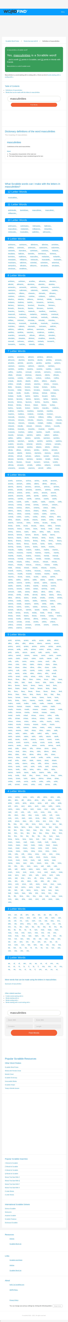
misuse (44, 568)
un (46, 969)
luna (24, 839)
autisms (57, 363)
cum (33, 921)
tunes (18, 778)
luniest (27, 408)
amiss (50, 646)
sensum (11, 592)
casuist (57, 369)
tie (26, 948)
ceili (56, 658)
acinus (28, 481)
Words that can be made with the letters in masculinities (23, 92)
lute (50, 839)
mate (33, 845)
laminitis (31, 254)
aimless (40, 357)
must (18, 860)
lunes (42, 697)
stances (48, 453)
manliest (42, 311)
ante (59, 803)
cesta (40, 661)
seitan (35, 589)
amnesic (58, 360)
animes (48, 490)
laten (10, 688)
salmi (39, 733)
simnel (35, 595)
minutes (21, 420)
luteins (36, 408)
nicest (20, 577)
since (47, 748)
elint (46, 673)
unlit (9, 784)
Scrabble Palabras (10, 1219)
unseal (19, 625)
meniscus (11, 317)
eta (48, 924)
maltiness (22, 257)
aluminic (41, 284)
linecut (27, 405)
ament (56, 643)
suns (31, 887)
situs (31, 751)
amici (18, 646)
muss (10, 860)
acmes (17, 640)
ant (40, 918)
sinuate (11, 453)
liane (55, 688)
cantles (20, 369)
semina (44, 589)
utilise (49, 468)
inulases (11, 302)
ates (29, 806)
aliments (20, 284)
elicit (59, 517)
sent (51, 875)
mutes (10, 727)
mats (40, 845)
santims (49, 441)
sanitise (20, 332)
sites (24, 751)
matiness (22, 314)
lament (10, 535)
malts (42, 703)
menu (54, 848)
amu (21, 918)
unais (18, 781)
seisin (27, 589)
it (28, 966)
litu (45, 836)
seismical (55, 263)
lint (21, 836)
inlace (42, 526)
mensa (18, 712)
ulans (33, 778)
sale (55, 866)
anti (9, 806)
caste (10, 658)
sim (39, 942)
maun (55, 845)
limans (18, 541)
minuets (58, 417)
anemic (38, 490)
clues (47, 667)
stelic (52, 604)
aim (27, 915)
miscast (49, 420)
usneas (28, 628)
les (55, 927)
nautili (47, 432)
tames (10, 772)
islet (23, 682)
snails (19, 601)
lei (50, 927)
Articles (12, 1238)
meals (27, 709)
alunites (52, 284)
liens (16, 691)
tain (56, 887)
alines (44, 484)
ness (18, 863)
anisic (28, 493)
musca (26, 724)
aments (28, 487)
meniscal (54, 314)
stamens (38, 453)
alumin (10, 487)
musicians (12, 263)
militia (49, 417)
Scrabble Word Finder (11, 1067)
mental (20, 559)
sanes (54, 733)
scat (24, 872)
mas (9, 933)
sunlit (53, 607)
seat (9, 875)
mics (47, 851)
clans (48, 664)
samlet (10, 583)
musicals (44, 323)
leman (40, 688)
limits (43, 541)
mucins (52, 568)
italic (49, 532)
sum (16, 945)
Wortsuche (8, 1212)
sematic (58, 444)
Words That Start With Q (12, 1180)
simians (27, 450)
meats (52, 709)
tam (35, 945)
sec (59, 939)
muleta (28, 571)
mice (40, 851)
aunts (48, 652)
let (61, 927)
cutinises (45, 251)
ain (33, 915)
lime (53, 833)
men (29, 933)
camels (53, 496)
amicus (47, 487)
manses (20, 553)
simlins (45, 450)
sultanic (31, 341)
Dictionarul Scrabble (11, 1222)
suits (40, 766)
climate (56, 375)
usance (19, 628)
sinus (10, 751)
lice (22, 833)
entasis (28, 384)
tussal (10, 619)
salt (16, 869)
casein (46, 499)
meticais (34, 317)
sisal (17, 751)
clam (16, 815)
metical (31, 417)
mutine (47, 574)
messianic (12, 260)
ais (39, 915)
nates (34, 727)
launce (10, 538)
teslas (34, 613)
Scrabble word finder (16, 1260)
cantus (37, 499)
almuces (11, 360)
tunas (10, 778)
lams (23, 827)
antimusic (31, 248)
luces (10, 697)
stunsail (11, 341)
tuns (9, 899)
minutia (30, 420)
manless (30, 411)
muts (32, 860)
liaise (59, 538)
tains (31, 769)
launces (28, 402)
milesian (55, 317)
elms (51, 818)
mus (16, 936)
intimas (53, 393)
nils (53, 863)
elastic (19, 381)
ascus (25, 652)
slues (53, 754)
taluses (11, 459)
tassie (45, 610)
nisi (9, 866)
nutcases (42, 326)
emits (10, 676)
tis (41, 948)
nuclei (36, 577)
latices (19, 402)
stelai (44, 604)
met (36, 933)
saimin (52, 577)
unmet (17, 784)
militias (10, 320)
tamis (18, 772)
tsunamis (11, 344)
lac (21, 927)
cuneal (10, 517)
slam (29, 881)
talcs (39, 769)
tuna (53, 896)
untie (33, 784)
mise (58, 854)
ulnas (57, 778)
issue (37, 682)
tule (47, 896)
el (46, 963)
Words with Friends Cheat (13, 1070)
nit (60, 936)
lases (41, 685)
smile (41, 757)
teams (41, 772)
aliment (49, 357)
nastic (55, 574)
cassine (39, 369)
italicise (21, 254)
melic (60, 709)
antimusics (12, 226)
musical (41, 429)
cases (59, 655)
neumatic (31, 326)
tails (24, 769)
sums (23, 887)
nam (36, 936)
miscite (59, 420)
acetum (19, 481)
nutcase (20, 435)
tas (47, 945)
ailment (31, 357)
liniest (36, 405)
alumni (19, 487)
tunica (51, 616)
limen (46, 691)
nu (20, 969)
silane (35, 592)
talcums (56, 456)
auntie (36, 496)
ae (9, 963)
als (56, 915)
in (19, 966)
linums (10, 544)
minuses (11, 420)
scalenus (40, 332)
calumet (41, 366)
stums (54, 763)
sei (9, 942)
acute (41, 640)
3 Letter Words (9, 1194)
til (31, 948)
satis (41, 736)
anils (25, 649)
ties (56, 893)
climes (10, 514)
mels (40, 848)
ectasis (10, 381)
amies (26, 646)
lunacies (11, 311)
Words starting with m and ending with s (18, 1002)
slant (54, 751)
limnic (51, 541)
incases (18, 387)
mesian (47, 559)
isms (33, 824)
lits (39, 836)
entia (25, 676)
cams (10, 809)
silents (47, 447)
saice (49, 730)
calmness (23, 290)
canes (35, 655)
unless (10, 625)
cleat (25, 667)
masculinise (36, 210)
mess (18, 851)
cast (46, 809)
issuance (40, 302)
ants (16, 806)
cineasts (31, 293)
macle (40, 700)
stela (17, 763)
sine (55, 878)
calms (10, 655)
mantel (29, 553)
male (39, 842)
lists (45, 694)
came (58, 806)
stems (25, 763)
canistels (11, 251)
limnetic (11, 308)
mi (55, 966)
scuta (35, 742)
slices (59, 595)
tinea (46, 775)
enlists (10, 384)
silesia (10, 450)
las (33, 927)
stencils (52, 338)
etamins (37, 384)
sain (48, 866)
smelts (51, 598)
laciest (10, 399)
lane (30, 827)
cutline (56, 378)
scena (10, 742)
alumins (31, 360)
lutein (43, 547)
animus (11, 493)
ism (9, 927)
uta (15, 951)
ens (35, 924)
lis (25, 930)
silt (35, 878)
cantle (29, 499)
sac (21, 939)
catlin (27, 502)
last (50, 827)
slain (38, 751)
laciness (51, 302)
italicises (47, 226)
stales (35, 601)
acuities (32, 281)
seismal (29, 444)
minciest (20, 320)
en (57, 963)
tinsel (18, 616)
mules (10, 724)
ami (15, 918)
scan (17, 872)
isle (27, 824)
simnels (54, 450)
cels (22, 812)
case (39, 809)
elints (10, 520)
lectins (37, 402)
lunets (27, 547)
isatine (27, 396)
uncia (26, 781)
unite (41, 781)
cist (56, 812)
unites (44, 622)
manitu (10, 553)
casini (54, 499)
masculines (12, 229)
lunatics (21, 311)
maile (49, 700)
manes (50, 703)
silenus (56, 447)
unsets (46, 625)
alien (10, 643)
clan (23, 815)
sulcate (28, 456)
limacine (41, 305)
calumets (34, 290)
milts (10, 718)
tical (24, 775)
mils (16, 854)
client (52, 511)
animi (41, 649)
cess (42, 812)
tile (9, 896)
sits (22, 881)
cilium (27, 508)
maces (32, 700)
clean (17, 667)
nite (15, 866)
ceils (10, 661)
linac (17, 694)
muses (35, 724)
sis (51, 942)
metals (10, 562)
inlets (50, 526)
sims (49, 878)
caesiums (11, 290)
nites (41, 730)
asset (33, 652)
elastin (28, 381)
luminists (11, 257)
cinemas (28, 375)
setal (10, 748)
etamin (10, 523)
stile (39, 763)
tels (36, 893)
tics (49, 893)
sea (52, 939)
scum (32, 872)
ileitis (10, 387)
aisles (28, 484)
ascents (30, 363)
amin (17, 803)
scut (39, 872)
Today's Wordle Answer (12, 1088)
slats (17, 754)
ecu (58, 921)
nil (49, 936)
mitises (47, 426)
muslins (51, 429)
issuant (45, 396)
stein (10, 763)
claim (32, 664)
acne (25, 797)
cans (25, 809)
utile (55, 784)
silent (51, 592)
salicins (11, 329)
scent (18, 742)
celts (17, 661)
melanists (45, 257)
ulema (41, 778)
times (38, 775)
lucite (43, 544)
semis (42, 745)
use (9, 951)
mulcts (19, 571)
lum (36, 930)
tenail (10, 613)
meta (25, 851)
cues (37, 815)
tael (44, 887)
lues (57, 836)
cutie (48, 670)
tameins (20, 459)
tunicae (46, 462)
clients (47, 375)
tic (20, 948)
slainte (19, 453)
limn (60, 833)
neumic (11, 577)
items (52, 682)
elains (51, 517)
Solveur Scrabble (10, 1208)
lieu (40, 833)
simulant (52, 335)
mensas (11, 559)
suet (9, 887)
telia (49, 772)
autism (44, 496)
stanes (10, 604)
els (15, 924)
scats (57, 739)
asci (22, 806)
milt (22, 854)
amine (34, 646)
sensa (50, 745)
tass (49, 890)
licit (9, 691)
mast (25, 845)
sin (45, 942)
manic (58, 703)
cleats (44, 511)
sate (45, 869)
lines (24, 694)
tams (36, 890)
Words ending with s (12, 1000)
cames (26, 655)
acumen (54, 481)
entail (59, 520)
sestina (29, 447)
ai (14, 963)
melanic (30, 414)
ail (21, 915)
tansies (39, 459)
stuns (10, 766)
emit (9, 821)
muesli (10, 571)
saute (17, 739)
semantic (21, 335)
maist (18, 703)
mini (43, 854)
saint (17, 733)
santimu (59, 441)
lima (47, 833)
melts (10, 712)
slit (48, 881)
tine (28, 896)
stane (39, 760)
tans (43, 890)
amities (48, 360)
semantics (12, 266)
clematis (42, 293)
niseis (28, 577)
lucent (34, 544)
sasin (10, 736)
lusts (10, 700)
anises (19, 493)
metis (18, 715)
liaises (54, 402)
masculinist (49, 210)
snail (10, 760)
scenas (44, 586)
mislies (49, 423)
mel (22, 933)
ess (41, 924)
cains (55, 652)
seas (60, 872)
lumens (58, 544)
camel (18, 655)
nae (29, 936)
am (24, 963)
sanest (19, 583)
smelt (33, 757)
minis (50, 718)
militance (23, 260)
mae (49, 930)
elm (9, 924)
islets (34, 532)
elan (44, 818)
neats (42, 727)
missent (11, 426)
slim (42, 881)
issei (30, 682)
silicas (18, 450)
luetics (10, 408)
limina (35, 541)
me (49, 966)
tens (43, 893)
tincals (56, 459)
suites (27, 607)
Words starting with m (12, 998)
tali (22, 890)
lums (17, 839)
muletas (11, 429)
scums (26, 742)
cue (27, 921)
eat (46, 921)
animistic (20, 248)
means (35, 709)
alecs (56, 640)
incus (46, 679)
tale (15, 890)
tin (36, 948)
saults (10, 586)
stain (24, 760)
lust (44, 839)
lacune (56, 532)
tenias (18, 613)
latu (21, 830)
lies (34, 833)
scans (41, 739)
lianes (10, 541)
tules (60, 775)
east (23, 818)
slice (24, 754)
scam (10, 872)
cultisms (21, 296)
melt (47, 848)
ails (38, 797)
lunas (34, 697)
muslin (20, 574)
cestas (10, 508)
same (23, 869)
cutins (27, 517)
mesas (44, 712)
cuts (16, 818)
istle (44, 682)
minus (10, 721)
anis (52, 803)
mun (9, 936)
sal (34, 939)
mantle (10, 556)
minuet (45, 562)
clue (29, 815)
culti (17, 670)
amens (48, 643)
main (32, 842)
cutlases (42, 296)
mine (37, 854)
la (33, 966)
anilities (11, 248)
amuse (10, 649)
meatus (37, 556)
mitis (41, 721)
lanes (33, 685)
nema (10, 863)
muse (53, 857)
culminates (24, 226)
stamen (44, 601)
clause (27, 511)
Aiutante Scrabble (10, 1215)
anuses (44, 493)
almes (31, 643)
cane (17, 809)
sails (55, 730)
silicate (32, 335)
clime (32, 667)
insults (26, 393)
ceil (16, 812)
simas (38, 748)
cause (49, 658)
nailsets (21, 326)
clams (39, 664)
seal (45, 872)
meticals (44, 317)
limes (53, 691)
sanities (11, 332)
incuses (11, 390)
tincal (50, 613)
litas (58, 694)
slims (39, 754)
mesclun (21, 417)
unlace (52, 622)
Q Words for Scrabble (11, 1173)
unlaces (47, 465)
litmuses (40, 308)
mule (31, 857)
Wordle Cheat (9, 1074)
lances (28, 535)
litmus (26, 544)
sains (10, 733)
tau (53, 945)
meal (17, 848)
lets (15, 833)
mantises (52, 311)
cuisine (20, 378)
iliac (24, 679)
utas (57, 899)
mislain (40, 423)
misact (10, 565)
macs (10, 842)
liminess (52, 305)
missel (26, 568)
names (26, 727)
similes (36, 450)
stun (52, 884)
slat (35, 881)
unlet (56, 781)
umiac (10, 781)
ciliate (10, 375)
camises (51, 366)
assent (10, 496)
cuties (19, 517)
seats (19, 745)
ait (45, 915)
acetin (10, 481)
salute (42, 580)
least (32, 688)
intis (9, 682)
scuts (50, 742)
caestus (21, 366)
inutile (19, 396)
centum (45, 505)
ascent (53, 493)
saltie (35, 580)
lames (17, 685)
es (9, 966)
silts (31, 748)
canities (54, 290)
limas (38, 691)
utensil (40, 468)
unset (25, 784)
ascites (39, 363)
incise (10, 526)
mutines (21, 432)
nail (39, 860)
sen (21, 942)
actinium (21, 281)
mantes (38, 553)
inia (15, 824)
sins (9, 881)
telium (53, 610)
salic (32, 733)
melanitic (56, 257)
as (36, 963)
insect (19, 529)
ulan (16, 899)
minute (54, 562)
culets (44, 514)
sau (46, 939)
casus (25, 658)
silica (58, 592)
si (25, 969)
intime (18, 532)
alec (9, 800)
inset (60, 679)
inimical (40, 299)
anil (46, 803)
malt (46, 842)
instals (10, 393)
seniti (53, 589)
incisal (36, 387)
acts (32, 797)
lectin (27, 538)
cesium (54, 505)
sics (29, 878)
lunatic (19, 408)
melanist (44, 314)
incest (53, 523)
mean (25, 848)
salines (55, 435)
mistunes (11, 323)
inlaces (27, 390)
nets (31, 863)
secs (16, 875)
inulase (10, 396)
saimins (30, 435)
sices (24, 748)
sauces (53, 583)
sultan (35, 607)
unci (36, 899)
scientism (44, 263)
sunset (10, 610)
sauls (56, 736)
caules (34, 502)
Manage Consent (57, 1305)
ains (52, 797)
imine (38, 679)
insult (58, 529)
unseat (37, 625)
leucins (46, 402)
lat (38, 927)
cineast (18, 375)
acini (10, 640)
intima (10, 532)
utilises (41, 344)
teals (34, 772)
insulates (11, 254)
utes (9, 902)
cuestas (11, 378)
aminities (55, 245)
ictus (48, 676)
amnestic (22, 287)
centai (19, 505)
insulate (58, 299)
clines (19, 514)
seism (34, 745)
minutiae (31, 320)
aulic (40, 652)
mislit (10, 568)
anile (18, 649)
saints (10, 580)
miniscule (34, 260)
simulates (55, 266)
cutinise (31, 296)
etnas (33, 676)
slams (46, 751)
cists (17, 664)
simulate (11, 338)
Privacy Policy (14, 1300)
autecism (55, 287)
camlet (20, 499)
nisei (26, 730)
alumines (31, 284)
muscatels (46, 260)
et (14, 966)
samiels (37, 438)
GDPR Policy (14, 1290)
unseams (11, 468)
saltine (19, 438)
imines (36, 523)
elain (32, 673)
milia (57, 715)
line (9, 836)
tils (15, 896)
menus (35, 712)
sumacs (44, 607)
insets (27, 529)
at (41, 963)
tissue (34, 616)
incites (53, 387)
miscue (28, 565)
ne (15, 969)
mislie (55, 565)
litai (52, 694)
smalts (42, 598)
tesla (17, 775)
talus (53, 769)
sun (22, 945)
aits (58, 797)
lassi (48, 685)
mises (18, 721)
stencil (56, 453)
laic (60, 824)
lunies (35, 547)
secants (20, 444)
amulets (11, 363)
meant (43, 709)
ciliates (21, 293)
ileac (55, 676)
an (30, 963)
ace (9, 915)
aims (45, 797)
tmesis (42, 616)
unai (30, 899)
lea (44, 927)
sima (42, 878)
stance (52, 601)
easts (17, 673)
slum (10, 884)
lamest (19, 535)
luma (10, 839)
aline (17, 643)
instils (19, 393)
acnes (26, 640)
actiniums (23, 245)
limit (60, 691)
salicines (23, 263)
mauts (18, 709)
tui (47, 948)
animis (56, 490)
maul (48, 845)
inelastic (55, 251)
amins (42, 646)
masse (28, 706)
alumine (21, 360)
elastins (21, 299)
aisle (49, 640)
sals (9, 869)
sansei (36, 583)
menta (27, 712)
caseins (30, 369)
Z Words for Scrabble (11, 1166)
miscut (37, 565)
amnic (58, 646)
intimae (35, 393)
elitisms (30, 299)
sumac (54, 766)
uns (59, 948)
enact (18, 676)
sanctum (21, 441)
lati (9, 830)
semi (44, 875)
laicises (11, 305)
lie (15, 930)
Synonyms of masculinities (13, 984)
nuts (28, 866)
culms (10, 670)
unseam (28, 625)
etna (37, 821)
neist (50, 727)
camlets (11, 369)
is (24, 966)
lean (28, 830)
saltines (30, 329)
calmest (31, 366)
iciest (28, 523)
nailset (30, 432)
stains (27, 601)
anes (39, 803)
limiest (10, 405)
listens (44, 405)
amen (57, 800)
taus (56, 890)
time (21, 896)
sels (37, 875)
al (19, 963)
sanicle (30, 441)
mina (29, 854)
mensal (55, 556)
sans (38, 869)
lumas (18, 697)
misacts (40, 420)
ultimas (11, 465)
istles (42, 532)
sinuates (22, 338)
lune (31, 839)
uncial (27, 622)
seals (58, 742)
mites (34, 721)
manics (55, 550)
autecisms (43, 248)
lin (20, 930)
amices (37, 487)
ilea (57, 821)
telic (55, 772)
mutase (38, 574)
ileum (10, 679)
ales (16, 800)
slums (10, 757)
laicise (28, 399)
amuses (29, 490)
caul (9, 812)
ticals (42, 613)
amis (24, 803)
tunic (25, 778)
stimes (10, 607)
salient (46, 435)
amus (32, 803)
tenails (47, 459)
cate (52, 809)
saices (44, 577)
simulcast (11, 269)
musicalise (24, 232)
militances (36, 229)
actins (37, 481)
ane (28, 918)
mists (26, 721)
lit (30, 930)
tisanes (19, 462)
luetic (50, 544)
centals (37, 372)
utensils (32, 344)
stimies (10, 456)
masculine (34, 257)
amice (10, 646)
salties (10, 438)
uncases (20, 465)
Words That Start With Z (12, 1177)
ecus (37, 818)
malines (11, 411)
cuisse (36, 514)
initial (19, 390)
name (46, 860)
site (16, 881)
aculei (45, 481)
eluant (18, 520)
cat (9, 921)
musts (52, 724)
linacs (59, 541)
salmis (26, 580)
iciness (46, 384)
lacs (54, 824)
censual (28, 372)
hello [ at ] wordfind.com (17, 1284)
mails (56, 700)
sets (9, 878)
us (51, 969)
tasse (26, 772)
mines (42, 718)
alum (50, 800)
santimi (39, 441)
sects (26, 745)
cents (24, 661)
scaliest (51, 332)
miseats (31, 423)
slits (46, 754)
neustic (11, 435)
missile (20, 426)
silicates (23, 266)
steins (36, 604)
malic (34, 703)
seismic (39, 444)
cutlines (52, 296)
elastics (11, 299)
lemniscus (42, 254)
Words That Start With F (12, 1184)
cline (39, 667)
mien (54, 851)
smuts (56, 757)
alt (9, 918)
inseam (11, 529)
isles (16, 682)
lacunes (19, 399)
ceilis (60, 502)
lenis (47, 688)
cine (49, 812)
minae (17, 718)
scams (33, 739)
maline (46, 550)
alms (36, 800)
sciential (33, 263)
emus (17, 821)
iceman (19, 523)
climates (52, 293)
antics (36, 493)
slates (51, 595)
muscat (47, 571)
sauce (48, 736)
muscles (31, 429)
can (59, 918)
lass (43, 827)
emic (58, 818)
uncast (10, 622)
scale (25, 739)
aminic (10, 490)
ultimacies (46, 232)
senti (58, 745)
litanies (30, 308)
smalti (34, 598)
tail (51, 887)
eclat (25, 673)
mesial (38, 559)
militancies (12, 213)
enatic (43, 520)
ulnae (49, 778)
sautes (18, 586)
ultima (35, 619)
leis (41, 830)
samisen (47, 438)
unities (38, 465)
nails (18, 727)
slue (54, 881)
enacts (35, 520)
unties (10, 628)
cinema (36, 508)
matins (28, 556)
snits (17, 760)
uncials (29, 465)
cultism (29, 378)
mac (42, 930)
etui (44, 821)
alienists (45, 245)
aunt (36, 806)
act (15, 915)
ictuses (55, 384)
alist (23, 643)
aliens (36, 484)
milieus (41, 417)
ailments (42, 281)
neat (53, 860)
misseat (58, 423)
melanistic (24, 229)
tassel (37, 610)
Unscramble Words (11, 1081)
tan (41, 945)
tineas (10, 616)
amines (56, 487)
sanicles (51, 329)
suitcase (20, 341)
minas (25, 718)
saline (18, 580)
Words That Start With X (12, 1187)
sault (10, 739)
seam (53, 872)
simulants (44, 266)
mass (18, 845)
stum (45, 884)
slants (43, 595)
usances (31, 468)
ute (21, 951)
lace (47, 824)
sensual (20, 447)
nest (24, 863)
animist (20, 363)
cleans (36, 511)
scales (27, 586)
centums (47, 372)
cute (9, 818)
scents (53, 586)
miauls (19, 562)
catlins (10, 372)
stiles (59, 604)
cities (53, 508)
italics (53, 396)
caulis (43, 502)
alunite (39, 360)
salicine (53, 326)
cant (32, 809)
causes (51, 502)
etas (24, 821)
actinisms (11, 245)
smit (16, 884)
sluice (26, 598)
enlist (51, 520)
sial (16, 878)
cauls (41, 658)
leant (25, 688)
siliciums (33, 266)
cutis (10, 673)
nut (15, 939)
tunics (59, 616)
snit (31, 884)
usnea (47, 784)
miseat (47, 565)
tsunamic (50, 341)
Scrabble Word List (15, 1244)
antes (57, 649)
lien (28, 833)
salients (21, 329)
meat (33, 848)
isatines (21, 302)
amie (10, 803)
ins (60, 924)
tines (53, 775)
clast (10, 667)
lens (47, 830)
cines (10, 664)
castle (19, 502)
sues (59, 884)
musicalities (12, 198)
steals (19, 604)
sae (28, 939)
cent (35, 812)
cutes (40, 670)
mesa (10, 851)
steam (54, 760)
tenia (10, 775)
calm (50, 806)
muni (38, 857)
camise (11, 499)
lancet (36, 535)
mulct (57, 721)
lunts (56, 697)
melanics (33, 314)
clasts (19, 511)
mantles (50, 411)
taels (17, 769)
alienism (52, 281)
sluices (28, 453)
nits (22, 866)
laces (59, 682)
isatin (26, 532)
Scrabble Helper (10, 1085)
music (44, 724)
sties (32, 763)
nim (54, 936)
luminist (50, 308)
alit (23, 800)
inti (21, 824)
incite (18, 526)
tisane (26, 616)
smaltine (41, 338)
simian (10, 595)
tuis (40, 896)
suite (32, 766)
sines (54, 748)
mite (23, 857)
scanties (11, 335)
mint (50, 854)
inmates (37, 390)
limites (19, 405)
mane (54, 842)
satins (45, 583)
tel (9, 948)
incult (26, 526)
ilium (31, 679)
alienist (10, 284)
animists (33, 287)
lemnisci (31, 305)
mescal (29, 559)
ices (50, 821)
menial (46, 556)
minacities (48, 229)
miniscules (12, 232)
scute (42, 742)
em (51, 963)
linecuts (21, 308)
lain (9, 827)
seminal (11, 447)
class (55, 664)
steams (27, 604)
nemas (57, 727)
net (43, 936)
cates (34, 658)
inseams (46, 390)
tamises (30, 459)
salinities (35, 232)
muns (46, 857)
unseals (57, 465)
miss (10, 857)
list (27, 836)
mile (9, 854)
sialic (19, 592)
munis (18, 724)
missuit (29, 426)
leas (34, 830)
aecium (19, 484)
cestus (19, 508)
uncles (35, 622)
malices (55, 408)
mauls (10, 709)
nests (10, 730)
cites (24, 664)
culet (54, 667)
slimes (18, 598)
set (27, 942)
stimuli (19, 456)
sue (9, 945)
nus (9, 939)
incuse (33, 526)
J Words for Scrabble (11, 1163)
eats (30, 818)
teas (23, 893)
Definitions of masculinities (14, 90)
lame (16, 827)
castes (10, 502)
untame (55, 625)
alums (39, 643)
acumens (20, 357)
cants (51, 655)
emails (26, 520)
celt (29, 812)
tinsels (10, 462)
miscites (51, 320)
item (40, 824)
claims (10, 511)
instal (43, 529)
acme (17, 797)
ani (34, 918)
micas (33, 715)
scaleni (10, 444)
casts (18, 658)
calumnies (55, 248)
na (9, 969)
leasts (19, 538)
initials (49, 299)
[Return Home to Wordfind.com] (15, 13)
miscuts (21, 423)
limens (27, 541)
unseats (22, 468)
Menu (63, 12)
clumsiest (22, 251)
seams (10, 745)
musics (10, 574)
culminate (33, 251)
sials (17, 748)
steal (46, 760)
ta (30, 969)
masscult (11, 314)
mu (61, 966)
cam (52, 918)
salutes (28, 438)
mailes (20, 550)
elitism (44, 381)
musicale (33, 323)
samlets (11, 441)
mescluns (23, 317)
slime (32, 754)
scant (49, 739)
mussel (28, 574)
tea (59, 945)
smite (48, 757)
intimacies (36, 226)
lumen (26, 697)
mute (25, 860)
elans (39, 673)
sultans (37, 456)
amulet (19, 490)
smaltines (23, 269)
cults (24, 670)
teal (9, 893)
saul (58, 869)
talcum (19, 610)
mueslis (57, 426)
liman (30, 691)
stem (38, 884)
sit (56, 942)
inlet (53, 679)
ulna (23, 899)
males (26, 703)
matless (21, 414)
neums (18, 730)
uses (50, 899)
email (54, 673)
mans (10, 845)
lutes (24, 700)
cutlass (47, 378)
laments (54, 399)
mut (23, 936)
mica (33, 851)
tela (30, 893)
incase (45, 523)
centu (32, 661)
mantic (47, 553)
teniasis (41, 341)
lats (15, 830)
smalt (25, 757)
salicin (38, 435)
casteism (11, 293)
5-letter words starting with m (14, 996)
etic (31, 821)
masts (36, 706)
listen (19, 544)
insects (56, 390)
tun (53, 948)
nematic (56, 432)
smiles (59, 598)
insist (35, 529)
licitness (53, 254)
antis (17, 652)
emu (28, 924)
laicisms (21, 305)
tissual (28, 462)
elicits (36, 381)
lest (9, 833)
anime (33, 649)
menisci (50, 414)
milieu (27, 562)
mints (58, 718)
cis (21, 921)
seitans (48, 444)
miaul (26, 715)
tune (60, 896)
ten (15, 948)
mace (57, 839)
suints (19, 607)
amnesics (11, 287)
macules (45, 408)
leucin (51, 538)
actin (34, 640)
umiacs (44, 619)
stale (31, 760)
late (56, 827)
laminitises (24, 210)
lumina (10, 547)
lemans (35, 538)
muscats (21, 429)
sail (42, 866)
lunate (19, 547)
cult (51, 815)
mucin (49, 721)
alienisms (34, 245)
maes (18, 842)
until (40, 784)
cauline (19, 372)
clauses (38, 375)
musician (55, 323)
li (38, 966)
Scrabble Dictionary (11, 1077)
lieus (23, 691)
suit (16, 887)
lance (25, 685)
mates (44, 706)
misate (19, 565)
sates (26, 736)
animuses (44, 287)
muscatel (22, 323)
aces (10, 797)
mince (34, 718)
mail (25, 842)
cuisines (11, 296)
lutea (17, 700)
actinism (11, 281)
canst (43, 655)
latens (52, 535)
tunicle (55, 462)
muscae (37, 571)
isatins (36, 396)
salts (47, 733)
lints (31, 694)
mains (10, 703)
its (15, 927)
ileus (17, 679)
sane (31, 869)
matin (53, 706)
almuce (53, 484)
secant (19, 589)
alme (29, 800)
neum (39, 863)
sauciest (30, 332)
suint (25, 766)
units (48, 781)
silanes (38, 447)
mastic (19, 556)
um (40, 969)
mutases (11, 432)
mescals (11, 417)
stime (47, 763)
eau (52, 921)
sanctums (40, 329)
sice (22, 878)
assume (20, 496)
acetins (11, 357)
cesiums (58, 372)
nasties (39, 432)
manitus (21, 411)
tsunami (37, 462)
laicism (36, 399)
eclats (43, 517)
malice (37, 550)
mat (16, 933)
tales (46, 769)
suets (18, 766)
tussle (18, 619)
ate (46, 918)
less (60, 830)
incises (44, 387)
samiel (50, 580)
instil (50, 529)
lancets (11, 402)
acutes (10, 484)
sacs (35, 866)
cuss (57, 815)
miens (41, 715)
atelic (28, 496)
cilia (54, 661)
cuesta (27, 514)
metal (10, 715)
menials (40, 414)
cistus (45, 508)
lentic (44, 538)
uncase (54, 619)
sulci (47, 766)
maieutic (31, 311)
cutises (38, 378)
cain (43, 806)
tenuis (26, 613)
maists (28, 550)
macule (11, 550)
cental (27, 505)
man (56, 930)
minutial (41, 320)
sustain (46, 456)
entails (19, 384)
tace (37, 887)
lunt (37, 839)
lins (15, 836)
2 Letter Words (9, 1191)
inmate (58, 526)
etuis (40, 676)
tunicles (22, 344)
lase (37, 827)
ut (57, 969)
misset (35, 568)
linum (38, 694)
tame (28, 890)
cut (40, 921)
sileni (43, 592)
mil (49, 933)
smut (24, 884)
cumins (53, 514)
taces (10, 769)
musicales (57, 260)
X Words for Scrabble (11, 1170)
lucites (52, 405)
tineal (57, 613)
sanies (27, 583)
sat (40, 939)
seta (58, 875)
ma (43, 966)
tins (34, 896)
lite (33, 836)
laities (46, 399)
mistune (38, 426)
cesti (47, 661)
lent (54, 830)
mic (42, 933)
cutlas (35, 517)
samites (56, 438)
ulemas (27, 619)
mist (16, 857)
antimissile (12, 210)
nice (46, 863)
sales (25, 733)
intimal (44, 393)
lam (27, 927)
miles (50, 715)
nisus (34, 730)
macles (51, 547)
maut (10, 848)
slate (10, 754)
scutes (10, 589)
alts (43, 800)
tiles (30, 775)
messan (57, 559)
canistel (45, 290)
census (11, 505)
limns (10, 694)
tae (29, 945)
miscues (11, 423)
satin (33, 736)
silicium (41, 335)
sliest (10, 598)
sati (51, 869)
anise (49, 649)
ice (54, 924)
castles (48, 369)
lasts (55, 685)
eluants (53, 381)
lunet (49, 697)
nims (59, 863)
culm (44, 815)
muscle (57, 571)
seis (30, 875)
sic (33, 942)
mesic (52, 712)
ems (21, 924)
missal (18, 568)
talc (9, 890)
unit (43, 899)
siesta (27, 592)
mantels (40, 411)
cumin (32, 670)
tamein (28, 610)
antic (10, 652)
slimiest (31, 338)
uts (28, 951)
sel (15, 942)
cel (15, 921)
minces (36, 562)
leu (9, 930)
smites (10, 601)
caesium (11, 366)
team (16, 893)
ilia (9, 824)
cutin (55, 670)
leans (17, 688)
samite (59, 580)
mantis (56, 553)
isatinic (30, 302)
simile (19, 595)
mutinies (11, 326)
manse (10, 706)
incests (27, 387)
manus (19, 706)
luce (50, 836)
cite (9, 815)
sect (23, 875)
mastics (11, 414)
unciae (19, 622)
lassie (44, 535)
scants (35, 586)
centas (36, 505)
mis (54, 933)
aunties (48, 363)
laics (10, 685)
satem (18, 736)
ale (50, 915)
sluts (18, 757)
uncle (34, 781)
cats (59, 809)
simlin (27, 595)
